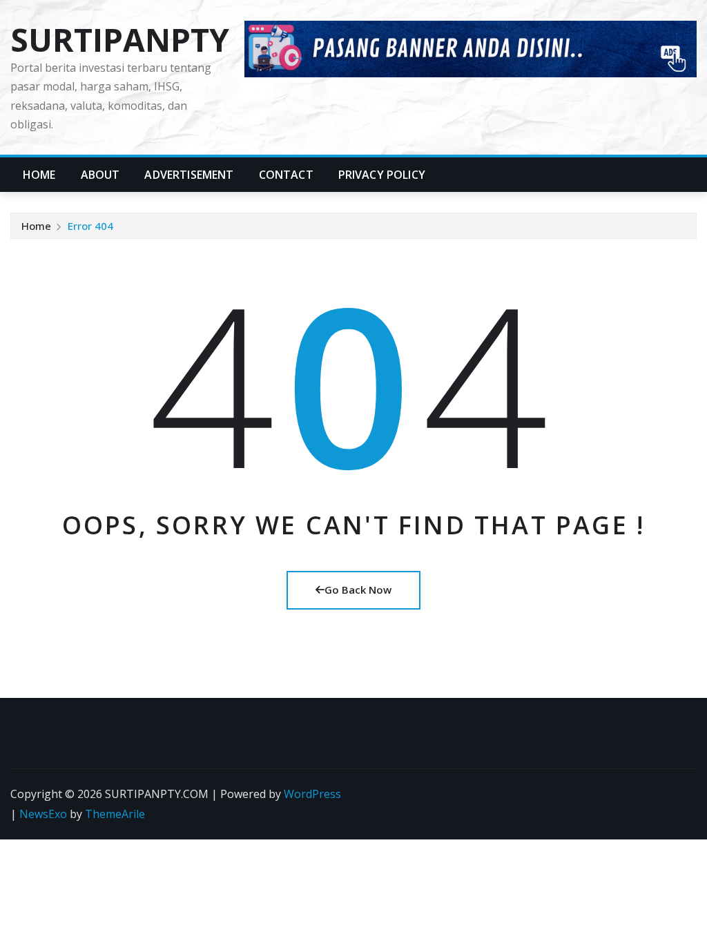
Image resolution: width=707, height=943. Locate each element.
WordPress (312, 793)
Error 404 (90, 226)
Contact (286, 174)
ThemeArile (115, 814)
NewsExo (43, 814)
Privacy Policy (381, 174)
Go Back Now (358, 589)
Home (39, 174)
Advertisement (188, 174)
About (100, 174)
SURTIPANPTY (119, 39)
